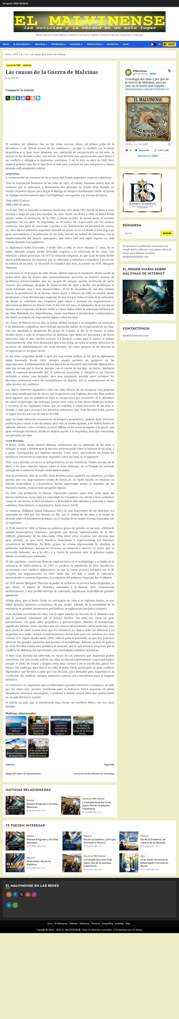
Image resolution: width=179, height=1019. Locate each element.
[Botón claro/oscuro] (153, 44)
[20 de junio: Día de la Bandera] (15, 862)
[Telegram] (23, 98)
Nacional (75, 44)
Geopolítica (94, 44)
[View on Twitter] (169, 72)
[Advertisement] (60, 121)
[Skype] (38, 98)
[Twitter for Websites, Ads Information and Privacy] (169, 144)
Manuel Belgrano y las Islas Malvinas (42, 805)
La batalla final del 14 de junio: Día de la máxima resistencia (96, 805)
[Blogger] (33, 98)
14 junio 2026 (91, 812)
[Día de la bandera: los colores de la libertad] (128, 840)
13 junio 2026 (149, 870)
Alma (126, 44)
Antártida (113, 44)
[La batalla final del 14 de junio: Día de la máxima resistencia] (70, 805)
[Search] (159, 44)
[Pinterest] (28, 98)
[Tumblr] (18, 98)
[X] (8, 98)
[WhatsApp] (13, 98)
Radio (171, 44)
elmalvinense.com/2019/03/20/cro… (147, 90)
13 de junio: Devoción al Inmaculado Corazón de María (154, 862)
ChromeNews (121, 929)
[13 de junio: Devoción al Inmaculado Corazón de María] (128, 862)
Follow (153, 73)
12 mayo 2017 (13, 78)
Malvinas (40, 44)
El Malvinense (21, 44)
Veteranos (57, 44)
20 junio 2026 (35, 811)
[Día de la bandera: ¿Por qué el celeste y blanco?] (72, 840)
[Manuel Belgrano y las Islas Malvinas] (15, 805)
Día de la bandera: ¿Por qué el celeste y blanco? (100, 841)
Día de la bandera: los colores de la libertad (153, 841)
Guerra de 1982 (13, 65)
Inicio (6, 44)
